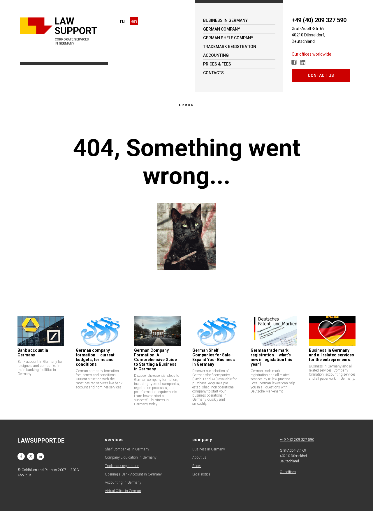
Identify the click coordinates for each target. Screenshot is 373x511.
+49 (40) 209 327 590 (319, 20)
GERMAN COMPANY (221, 29)
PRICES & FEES (217, 64)
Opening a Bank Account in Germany (133, 474)
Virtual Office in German (123, 491)
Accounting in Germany (123, 482)
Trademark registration (122, 466)
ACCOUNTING (216, 55)
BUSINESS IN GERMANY (225, 20)
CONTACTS (213, 72)
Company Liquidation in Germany (130, 457)
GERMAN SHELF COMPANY (228, 38)
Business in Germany (208, 449)
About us (199, 457)
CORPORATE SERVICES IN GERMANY (72, 41)
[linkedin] (40, 456)
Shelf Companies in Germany (127, 449)
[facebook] (21, 456)
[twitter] (30, 456)
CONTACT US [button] (321, 75)
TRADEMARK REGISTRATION (229, 46)
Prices (196, 466)
